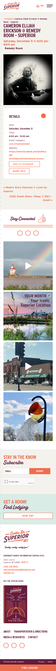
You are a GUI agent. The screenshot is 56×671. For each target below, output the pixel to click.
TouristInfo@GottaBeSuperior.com (19, 569)
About (7, 631)
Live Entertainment (19, 144)
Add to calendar (23, 164)
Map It (24, 562)
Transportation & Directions (30, 631)
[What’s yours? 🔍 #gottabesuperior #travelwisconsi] (28, 316)
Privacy (41, 662)
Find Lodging (30, 667)
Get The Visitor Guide (13, 581)
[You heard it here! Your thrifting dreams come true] (28, 366)
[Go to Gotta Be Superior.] (3, 19)
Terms (50, 662)
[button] (50, 6)
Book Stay (28, 515)
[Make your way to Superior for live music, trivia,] (28, 416)
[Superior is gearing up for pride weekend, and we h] (28, 265)
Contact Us (8, 572)
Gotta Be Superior (17, 662)
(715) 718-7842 (10, 566)
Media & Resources (14, 637)
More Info (19, 171)
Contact (33, 637)
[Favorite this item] (43, 115)
